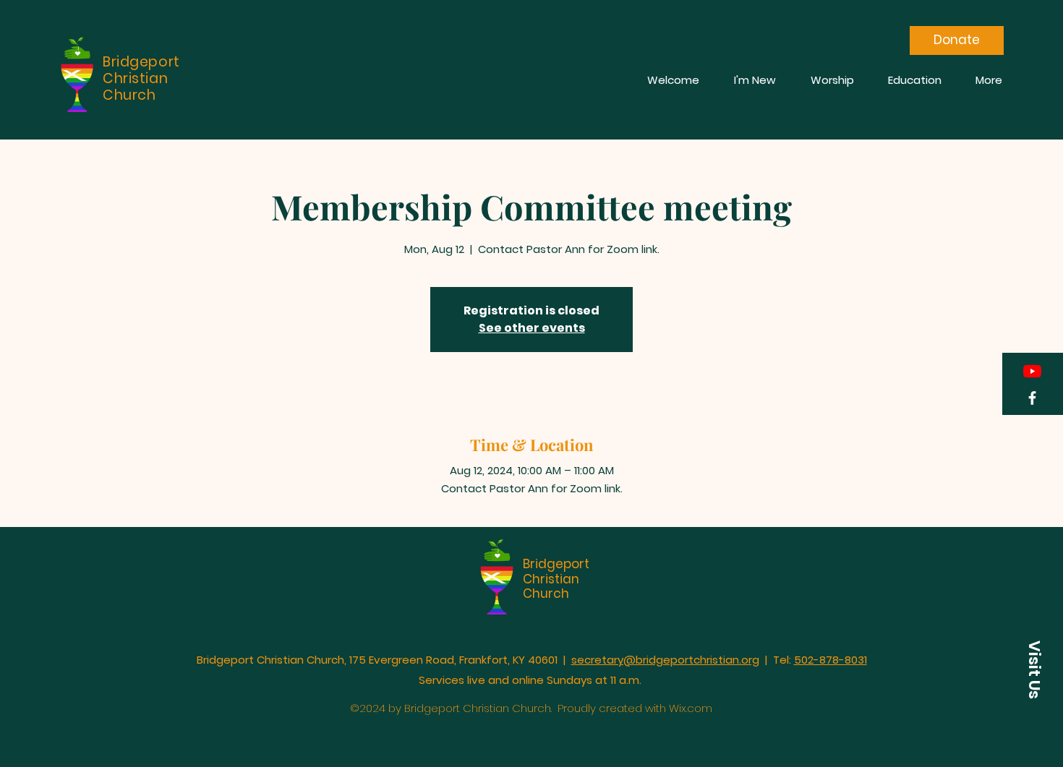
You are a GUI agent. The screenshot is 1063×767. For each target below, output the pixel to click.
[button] (1034, 670)
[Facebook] (1032, 398)
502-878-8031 (830, 659)
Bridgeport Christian (556, 571)
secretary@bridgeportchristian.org (665, 659)
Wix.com (690, 708)
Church (546, 593)
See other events (532, 328)
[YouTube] (1032, 371)
